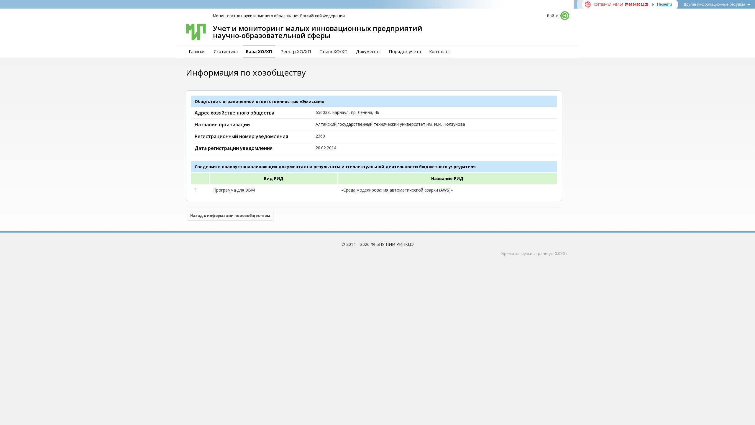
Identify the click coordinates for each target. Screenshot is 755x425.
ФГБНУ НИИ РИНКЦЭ (392, 244)
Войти (553, 15)
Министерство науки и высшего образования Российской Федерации (279, 15)
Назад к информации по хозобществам (230, 215)
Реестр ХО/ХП (295, 51)
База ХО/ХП (259, 51)
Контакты (439, 51)
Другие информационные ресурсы (714, 4)
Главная (197, 51)
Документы (368, 51)
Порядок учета (405, 51)
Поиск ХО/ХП (333, 51)
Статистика (226, 51)
